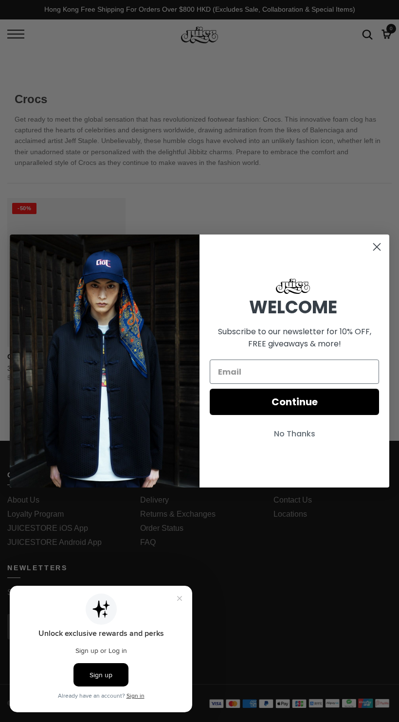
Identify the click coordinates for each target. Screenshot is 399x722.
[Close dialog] (376, 246)
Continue (295, 402)
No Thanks (294, 433)
